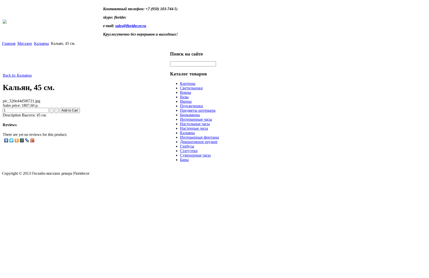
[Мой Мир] (22, 140)
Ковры (185, 92)
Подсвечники (191, 106)
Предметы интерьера (197, 110)
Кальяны (41, 43)
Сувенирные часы (195, 155)
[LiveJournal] (27, 140)
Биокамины (190, 115)
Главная (8, 43)
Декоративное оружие (198, 142)
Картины (187, 83)
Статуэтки (189, 151)
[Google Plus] (32, 140)
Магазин (24, 43)
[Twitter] (11, 140)
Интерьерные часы (196, 119)
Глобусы (187, 146)
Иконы (186, 101)
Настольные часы (195, 124)
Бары (184, 160)
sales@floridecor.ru (130, 26)
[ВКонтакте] (6, 140)
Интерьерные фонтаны (199, 137)
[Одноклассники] (16, 140)
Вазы (184, 97)
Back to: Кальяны (17, 75)
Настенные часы (194, 128)
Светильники (191, 88)
